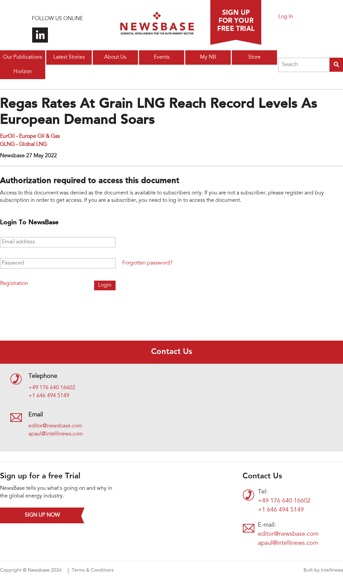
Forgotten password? (147, 263)
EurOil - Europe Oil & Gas (30, 136)
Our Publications (22, 57)
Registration (14, 283)
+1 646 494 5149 (48, 396)
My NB (208, 57)
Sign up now (42, 515)
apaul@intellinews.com (55, 434)
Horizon (22, 71)
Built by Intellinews (323, 570)
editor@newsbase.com (55, 426)
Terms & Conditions (93, 570)
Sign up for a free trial (235, 22)
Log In (285, 16)
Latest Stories (69, 57)
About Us (115, 57)
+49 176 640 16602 (51, 388)
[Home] (157, 25)
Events (161, 57)
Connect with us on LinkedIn (40, 35)
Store (254, 57)
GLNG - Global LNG (23, 144)
